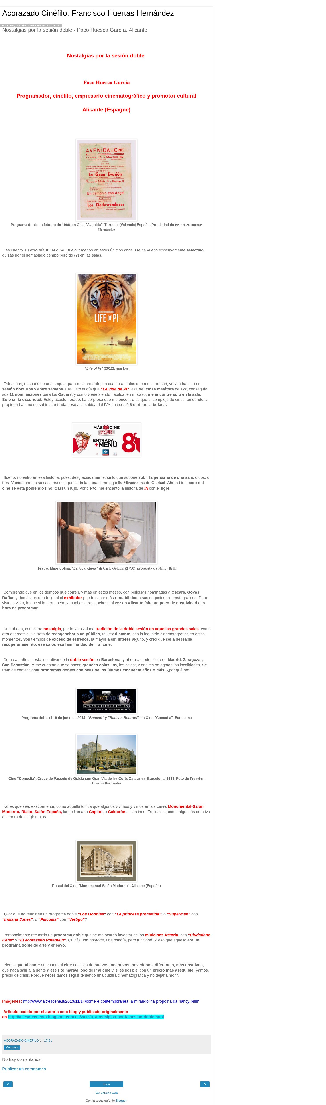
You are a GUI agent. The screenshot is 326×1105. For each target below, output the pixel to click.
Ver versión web (106, 1093)
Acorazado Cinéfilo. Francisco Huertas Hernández (88, 13)
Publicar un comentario (24, 1069)
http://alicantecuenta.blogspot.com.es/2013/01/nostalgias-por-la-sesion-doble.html (86, 1017)
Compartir (12, 1047)
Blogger (121, 1100)
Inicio (106, 1084)
